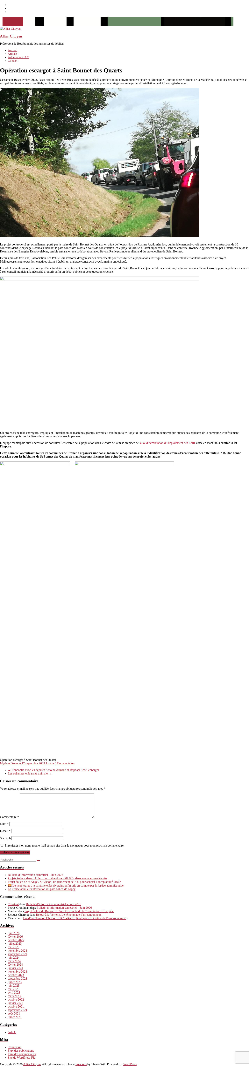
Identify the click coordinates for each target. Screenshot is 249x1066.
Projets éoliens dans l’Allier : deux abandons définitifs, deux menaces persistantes (57, 878)
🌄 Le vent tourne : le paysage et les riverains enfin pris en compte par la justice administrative (66, 885)
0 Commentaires (65, 763)
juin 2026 (13, 933)
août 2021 (14, 1013)
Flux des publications (21, 1050)
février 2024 (15, 964)
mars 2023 (14, 996)
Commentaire (9, 817)
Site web (5, 838)
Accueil (12, 50)
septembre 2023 (17, 978)
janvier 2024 (15, 968)
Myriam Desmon (10, 763)
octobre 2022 (16, 999)
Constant (13, 904)
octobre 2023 (16, 975)
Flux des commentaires (22, 1054)
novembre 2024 (17, 950)
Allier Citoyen (11, 36)
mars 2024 (14, 961)
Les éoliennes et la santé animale (30, 773)
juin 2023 (13, 985)
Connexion (14, 1047)
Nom (4, 823)
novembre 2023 (17, 971)
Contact (12, 60)
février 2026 (15, 936)
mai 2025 (13, 947)
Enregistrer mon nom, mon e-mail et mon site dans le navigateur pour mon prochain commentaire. (64, 845)
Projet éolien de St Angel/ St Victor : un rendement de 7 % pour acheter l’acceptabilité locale (64, 881)
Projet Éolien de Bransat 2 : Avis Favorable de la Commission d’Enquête (69, 911)
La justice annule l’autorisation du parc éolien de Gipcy (41, 889)
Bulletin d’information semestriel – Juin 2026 (35, 874)
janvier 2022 (15, 1003)
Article (50, 763)
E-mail (5, 831)
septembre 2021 (17, 1010)
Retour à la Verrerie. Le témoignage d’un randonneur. (69, 914)
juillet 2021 (15, 1017)
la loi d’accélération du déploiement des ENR (167, 443)
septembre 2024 (17, 954)
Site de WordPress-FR (21, 1057)
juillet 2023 (15, 982)
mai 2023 (13, 989)
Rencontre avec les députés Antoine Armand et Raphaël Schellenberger (53, 770)
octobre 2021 (16, 1006)
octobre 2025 (16, 940)
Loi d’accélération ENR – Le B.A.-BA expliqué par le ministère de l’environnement (74, 918)
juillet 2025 (15, 943)
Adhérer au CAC (18, 57)
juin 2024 (13, 957)
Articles (12, 53)
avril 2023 (14, 992)
